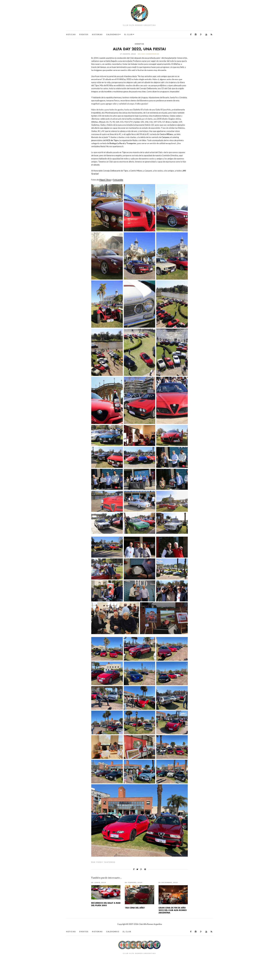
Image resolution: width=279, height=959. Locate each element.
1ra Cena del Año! (135, 907)
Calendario (112, 34)
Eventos (83, 34)
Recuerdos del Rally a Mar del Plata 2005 (105, 904)
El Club (128, 34)
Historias (97, 34)
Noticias (71, 34)
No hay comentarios (148, 54)
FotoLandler (118, 179)
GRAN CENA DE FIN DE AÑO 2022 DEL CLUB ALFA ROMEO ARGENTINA (173, 910)
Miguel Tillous (105, 179)
